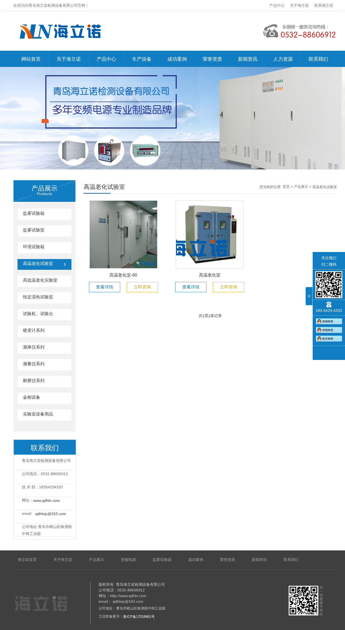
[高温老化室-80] (123, 234)
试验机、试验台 (38, 313)
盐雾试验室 (33, 230)
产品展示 (301, 187)
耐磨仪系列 (33, 380)
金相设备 (31, 397)
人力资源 (283, 59)
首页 (286, 187)
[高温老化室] (210, 234)
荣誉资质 (212, 59)
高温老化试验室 (38, 263)
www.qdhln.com (46, 500)
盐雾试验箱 (33, 213)
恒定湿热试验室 (38, 297)
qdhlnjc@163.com (50, 514)
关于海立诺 (299, 5)
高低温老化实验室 (40, 280)
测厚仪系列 (33, 347)
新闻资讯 (247, 59)
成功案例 (177, 59)
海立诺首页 (27, 559)
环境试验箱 (33, 246)
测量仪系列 (33, 364)
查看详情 (104, 287)
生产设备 (141, 59)
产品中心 (277, 5)
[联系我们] (329, 321)
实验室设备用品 (38, 414)
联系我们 (318, 59)
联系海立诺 (323, 5)
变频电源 (128, 559)
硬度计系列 (33, 330)
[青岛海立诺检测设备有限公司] (45, 597)
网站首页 (31, 59)
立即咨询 (142, 287)
